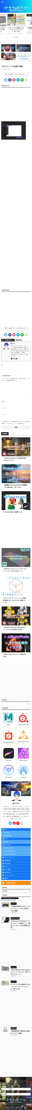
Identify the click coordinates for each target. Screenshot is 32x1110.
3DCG (6, 838)
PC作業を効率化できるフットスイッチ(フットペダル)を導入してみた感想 (21, 909)
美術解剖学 (7, 860)
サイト (3, 414)
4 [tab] (15, 42)
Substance (7, 845)
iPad (5, 829)
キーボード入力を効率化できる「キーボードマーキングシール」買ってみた (20, 987)
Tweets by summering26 (8, 900)
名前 (3, 401)
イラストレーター (9, 875)
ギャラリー (21, 1082)
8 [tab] (22, 42)
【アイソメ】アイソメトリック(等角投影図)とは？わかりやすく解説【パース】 (14, 600)
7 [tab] (20, 42)
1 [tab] (10, 42)
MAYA (5, 841)
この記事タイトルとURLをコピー (17, 74)
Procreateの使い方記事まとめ (12, 512)
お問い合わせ (14, 1082)
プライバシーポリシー (17, 1081)
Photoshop (7, 863)
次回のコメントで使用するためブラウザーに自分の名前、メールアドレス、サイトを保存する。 (16, 422)
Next (30, 27)
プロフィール (7, 1081)
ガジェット (7, 866)
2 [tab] (12, 42)
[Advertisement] (16, 104)
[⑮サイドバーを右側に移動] (18, 80)
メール (4, 408)
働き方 (6, 878)
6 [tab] (19, 42)
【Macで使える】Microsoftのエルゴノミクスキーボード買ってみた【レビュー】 (21, 972)
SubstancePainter (9, 848)
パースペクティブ (9, 857)
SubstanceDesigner (9, 851)
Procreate (7, 832)
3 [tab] (14, 42)
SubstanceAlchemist (10, 854)
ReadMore (16, 37)
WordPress (7, 872)
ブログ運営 (7, 869)
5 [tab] (17, 42)
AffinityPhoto (7, 835)
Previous (1, 27)
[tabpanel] (16, 27)
